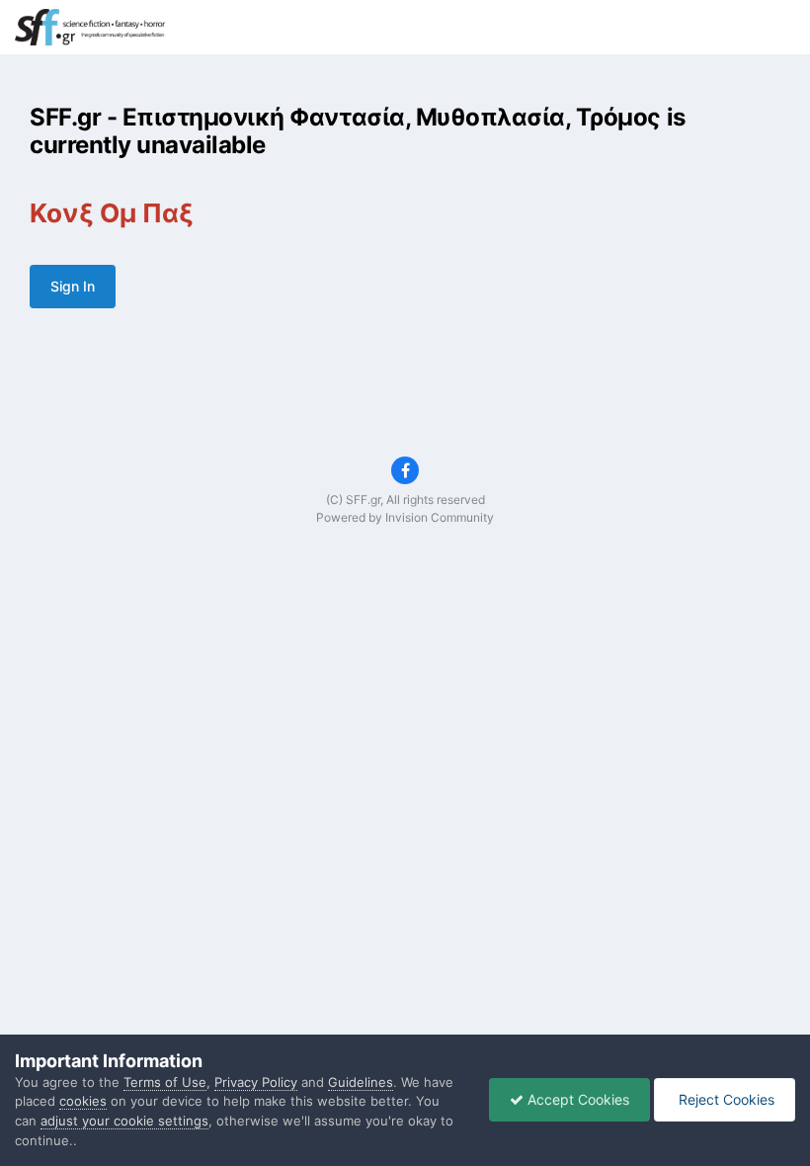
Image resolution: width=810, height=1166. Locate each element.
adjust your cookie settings (124, 1120)
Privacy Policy (255, 1082)
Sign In (72, 286)
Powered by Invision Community (405, 517)
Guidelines (360, 1082)
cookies (83, 1101)
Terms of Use (164, 1082)
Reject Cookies (724, 1099)
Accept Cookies (576, 1099)
